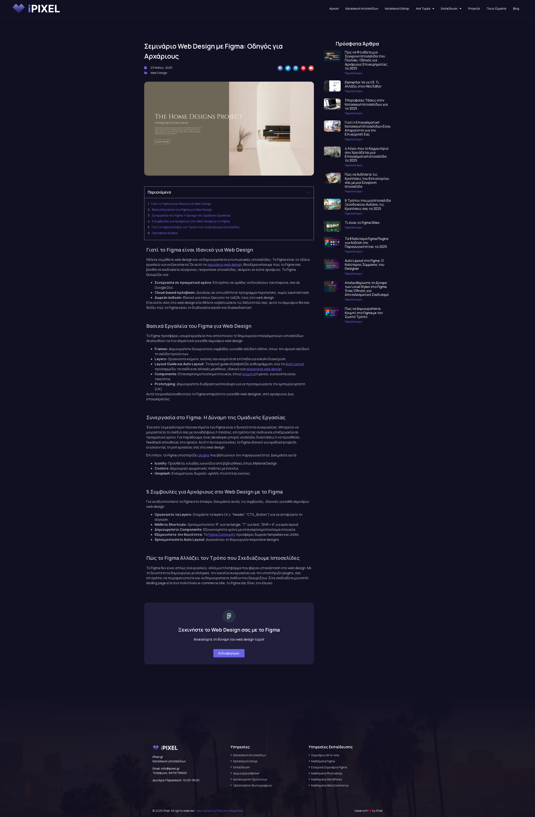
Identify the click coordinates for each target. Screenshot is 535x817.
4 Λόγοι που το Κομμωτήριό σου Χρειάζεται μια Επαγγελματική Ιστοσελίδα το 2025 (367, 154)
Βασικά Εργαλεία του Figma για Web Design (182, 210)
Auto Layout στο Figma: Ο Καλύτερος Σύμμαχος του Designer (364, 264)
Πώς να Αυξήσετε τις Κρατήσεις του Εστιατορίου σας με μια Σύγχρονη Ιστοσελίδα (367, 180)
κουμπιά (249, 374)
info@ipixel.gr (170, 768)
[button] (280, 68)
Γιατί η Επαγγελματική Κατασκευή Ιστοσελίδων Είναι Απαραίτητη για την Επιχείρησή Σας (368, 128)
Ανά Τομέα (423, 8)
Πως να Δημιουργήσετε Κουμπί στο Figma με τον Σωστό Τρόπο (364, 312)
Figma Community (221, 534)
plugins (203, 455)
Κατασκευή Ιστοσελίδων (361, 8)
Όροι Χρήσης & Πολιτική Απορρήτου (219, 811)
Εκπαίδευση (449, 8)
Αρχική (334, 8)
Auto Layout (294, 364)
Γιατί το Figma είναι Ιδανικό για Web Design (181, 204)
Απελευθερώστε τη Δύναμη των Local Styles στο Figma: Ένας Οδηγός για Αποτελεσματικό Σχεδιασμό (367, 288)
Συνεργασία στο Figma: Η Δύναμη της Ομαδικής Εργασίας (191, 215)
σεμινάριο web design (225, 264)
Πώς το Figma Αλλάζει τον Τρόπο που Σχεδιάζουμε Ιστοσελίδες (196, 227)
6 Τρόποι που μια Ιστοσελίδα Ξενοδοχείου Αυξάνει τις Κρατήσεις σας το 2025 (368, 204)
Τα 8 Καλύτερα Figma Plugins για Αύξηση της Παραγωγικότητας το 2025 (367, 242)
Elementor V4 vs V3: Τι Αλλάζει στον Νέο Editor (363, 84)
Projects (474, 8)
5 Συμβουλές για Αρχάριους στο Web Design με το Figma (191, 221)
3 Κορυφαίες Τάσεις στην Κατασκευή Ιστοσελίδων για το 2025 (366, 104)
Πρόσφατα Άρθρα (164, 233)
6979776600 (178, 773)
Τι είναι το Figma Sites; (362, 222)
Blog (516, 8)
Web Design (158, 73)
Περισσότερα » (354, 73)
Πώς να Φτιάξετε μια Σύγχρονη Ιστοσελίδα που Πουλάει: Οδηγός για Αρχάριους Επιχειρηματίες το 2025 (366, 60)
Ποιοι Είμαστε (496, 8)
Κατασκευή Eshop (397, 8)
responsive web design (264, 369)
